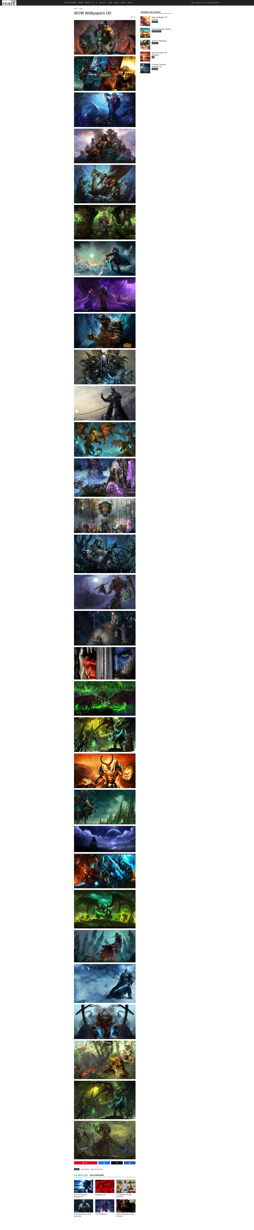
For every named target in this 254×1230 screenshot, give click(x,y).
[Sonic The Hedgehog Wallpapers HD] (83, 1186)
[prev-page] (75, 1220)
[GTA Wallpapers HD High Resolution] (126, 1186)
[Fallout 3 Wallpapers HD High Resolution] (126, 1206)
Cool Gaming (85, 1169)
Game (76, 1192)
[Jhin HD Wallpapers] (104, 1206)
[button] (204, 3)
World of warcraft (96, 1169)
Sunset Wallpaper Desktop (161, 29)
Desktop (154, 22)
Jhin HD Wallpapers (101, 1214)
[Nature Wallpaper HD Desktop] (145, 21)
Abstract (98, 1192)
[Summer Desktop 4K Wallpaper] (145, 56)
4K (153, 57)
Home (75, 8)
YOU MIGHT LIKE (81, 1175)
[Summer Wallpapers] (145, 45)
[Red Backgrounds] (104, 1186)
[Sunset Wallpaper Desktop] (145, 33)
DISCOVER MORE (97, 1175)
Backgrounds (156, 31)
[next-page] (78, 1220)
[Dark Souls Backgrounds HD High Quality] (83, 1206)
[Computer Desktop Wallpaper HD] (145, 68)
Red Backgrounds (100, 1194)
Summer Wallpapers (159, 41)
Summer (155, 43)
